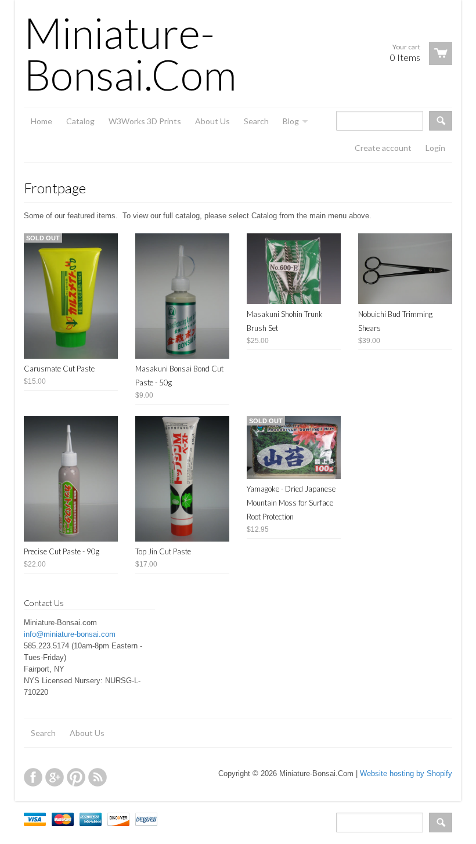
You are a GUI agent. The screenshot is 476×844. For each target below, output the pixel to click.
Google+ (54, 777)
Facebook (33, 777)
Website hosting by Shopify (406, 773)
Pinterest (76, 777)
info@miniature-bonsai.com (70, 634)
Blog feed (97, 777)
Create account (383, 148)
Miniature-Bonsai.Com (130, 53)
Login (435, 148)
